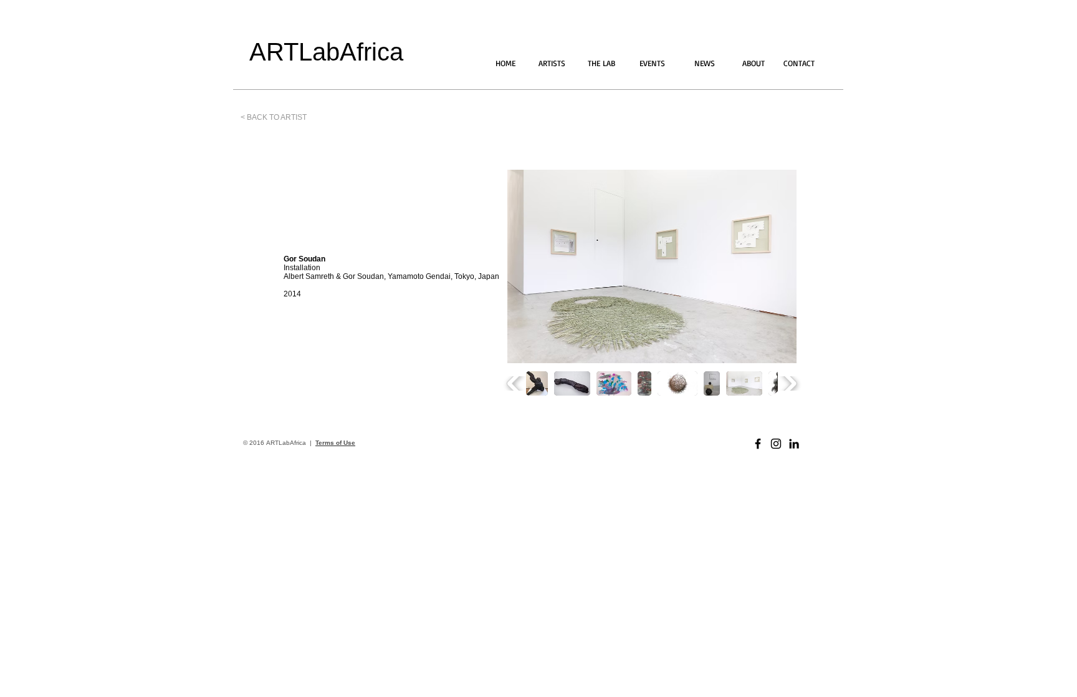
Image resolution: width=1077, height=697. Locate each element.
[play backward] (515, 383)
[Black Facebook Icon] (758, 444)
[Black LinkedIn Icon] (794, 444)
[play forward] (789, 383)
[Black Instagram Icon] (776, 444)
